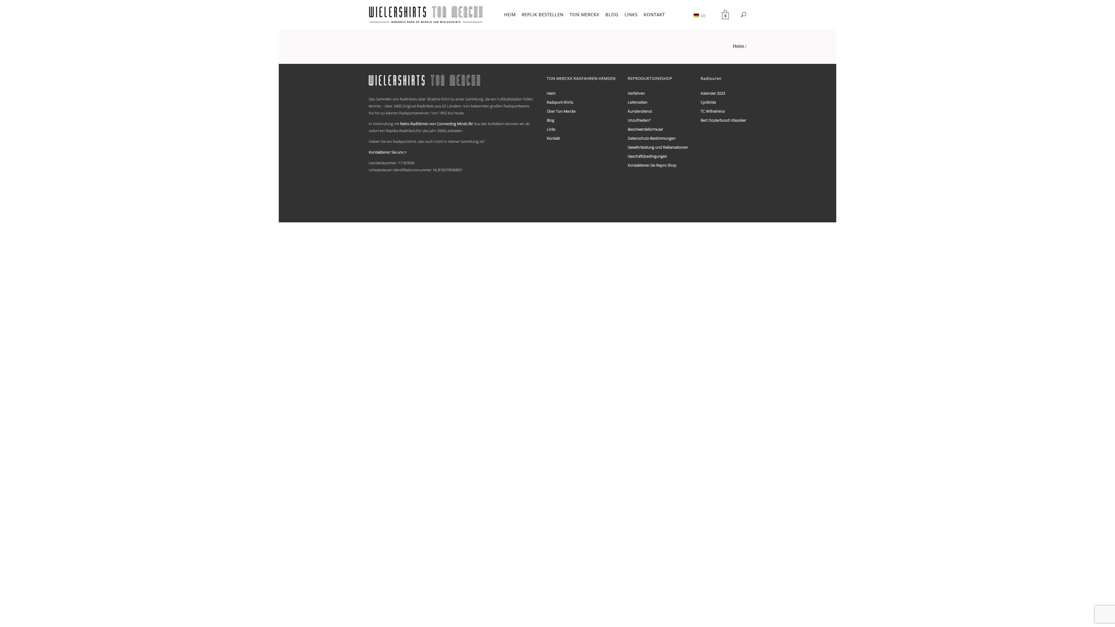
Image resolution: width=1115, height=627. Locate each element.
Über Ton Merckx (561, 111)
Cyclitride (708, 102)
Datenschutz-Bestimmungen (652, 138)
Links (551, 129)
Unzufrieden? (639, 120)
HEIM (510, 14)
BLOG (611, 14)
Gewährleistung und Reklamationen (658, 147)
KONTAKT (654, 14)
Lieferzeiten (638, 102)
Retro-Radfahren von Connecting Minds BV (436, 123)
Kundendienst (640, 111)
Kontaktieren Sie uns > (388, 152)
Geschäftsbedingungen (647, 156)
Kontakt (553, 138)
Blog (550, 120)
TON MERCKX (584, 14)
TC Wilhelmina (713, 111)
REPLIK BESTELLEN (543, 14)
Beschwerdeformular (645, 129)
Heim (738, 46)
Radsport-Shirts (560, 102)
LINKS (631, 14)
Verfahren (636, 93)
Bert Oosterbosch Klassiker (723, 120)
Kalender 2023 (713, 93)
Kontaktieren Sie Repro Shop (652, 165)
